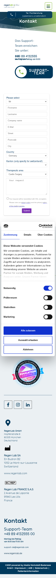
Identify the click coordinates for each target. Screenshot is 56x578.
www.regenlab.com (15, 473)
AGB (30, 568)
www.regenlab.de (13, 553)
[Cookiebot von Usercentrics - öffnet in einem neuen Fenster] (39, 226)
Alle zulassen (28, 330)
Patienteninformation (28, 571)
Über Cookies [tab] (45, 234)
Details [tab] (27, 234)
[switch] (48, 297)
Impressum (20, 568)
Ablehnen (28, 349)
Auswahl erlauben (28, 340)
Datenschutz (41, 568)
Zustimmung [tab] (10, 234)
